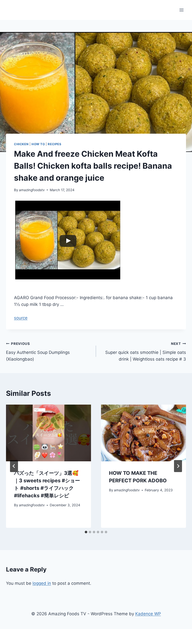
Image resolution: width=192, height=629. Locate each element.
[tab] (86, 532)
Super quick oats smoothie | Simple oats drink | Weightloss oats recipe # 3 (145, 352)
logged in (41, 583)
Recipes (54, 144)
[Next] (178, 466)
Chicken (21, 144)
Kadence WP (148, 613)
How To (38, 144)
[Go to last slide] (14, 466)
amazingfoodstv (32, 190)
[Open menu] (181, 10)
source (21, 317)
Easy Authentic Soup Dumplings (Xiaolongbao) (38, 352)
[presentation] (48, 433)
